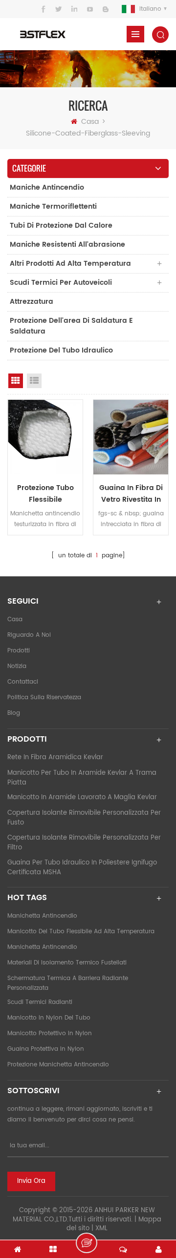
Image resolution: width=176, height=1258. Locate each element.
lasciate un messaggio (86, 1243)
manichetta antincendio (42, 916)
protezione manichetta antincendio (58, 1064)
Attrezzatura (31, 301)
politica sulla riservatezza (44, 697)
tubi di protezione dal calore (61, 225)
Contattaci (22, 682)
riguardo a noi (29, 635)
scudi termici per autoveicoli (61, 282)
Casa (90, 121)
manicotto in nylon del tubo (48, 1017)
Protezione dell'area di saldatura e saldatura (71, 326)
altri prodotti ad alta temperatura (70, 263)
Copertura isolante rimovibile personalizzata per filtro (84, 843)
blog (13, 713)
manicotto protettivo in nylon (49, 1033)
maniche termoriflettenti (53, 206)
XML (101, 1228)
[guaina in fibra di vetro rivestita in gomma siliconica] (130, 437)
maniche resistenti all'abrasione (67, 244)
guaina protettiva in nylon (45, 1049)
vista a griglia (15, 380)
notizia (16, 666)
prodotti (18, 650)
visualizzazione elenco (34, 380)
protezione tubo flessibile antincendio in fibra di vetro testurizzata (45, 494)
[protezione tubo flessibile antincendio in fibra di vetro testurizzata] (45, 437)
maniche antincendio (47, 187)
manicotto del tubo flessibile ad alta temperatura (80, 931)
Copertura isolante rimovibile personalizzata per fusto (84, 818)
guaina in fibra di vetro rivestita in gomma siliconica (130, 494)
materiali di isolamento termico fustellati (67, 962)
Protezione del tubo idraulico (61, 350)
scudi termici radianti (39, 1002)
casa (14, 619)
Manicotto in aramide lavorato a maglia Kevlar (82, 797)
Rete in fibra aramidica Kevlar (55, 757)
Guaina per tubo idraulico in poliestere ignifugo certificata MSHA (82, 868)
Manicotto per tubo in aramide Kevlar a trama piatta (81, 778)
